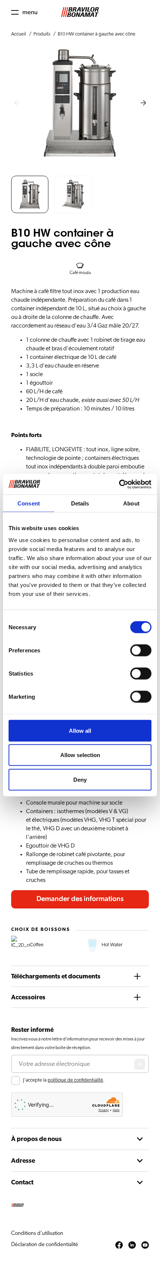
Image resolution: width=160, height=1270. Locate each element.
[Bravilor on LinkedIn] (132, 1245)
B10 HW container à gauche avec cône (96, 34)
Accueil (18, 34)
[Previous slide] (16, 103)
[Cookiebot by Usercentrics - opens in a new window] (118, 484)
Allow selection (80, 755)
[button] (24, 12)
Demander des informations (80, 898)
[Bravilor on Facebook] (119, 1245)
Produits (41, 34)
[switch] (140, 650)
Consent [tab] (28, 503)
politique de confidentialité (75, 1080)
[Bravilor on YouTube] (145, 1245)
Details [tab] (80, 503)
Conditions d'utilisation (37, 1233)
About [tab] (131, 503)
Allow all (80, 730)
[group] (29, 194)
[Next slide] (143, 103)
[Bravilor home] (80, 12)
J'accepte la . (64, 1080)
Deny (80, 779)
